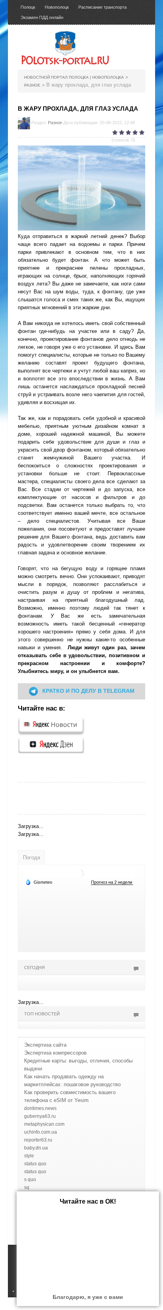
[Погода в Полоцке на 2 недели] (112, 882)
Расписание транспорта (102, 7)
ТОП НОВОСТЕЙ (42, 1013)
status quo (35, 1163)
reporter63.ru (38, 1140)
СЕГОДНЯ (34, 967)
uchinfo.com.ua (40, 1132)
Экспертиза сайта (45, 1045)
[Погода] (38, 881)
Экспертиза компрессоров (55, 1053)
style (29, 1156)
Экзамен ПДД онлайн (42, 17)
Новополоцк (57, 7)
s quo (30, 1179)
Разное (55, 122)
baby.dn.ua (36, 1148)
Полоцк (28, 7)
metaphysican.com (44, 1124)
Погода (31, 857)
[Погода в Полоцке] (79, 873)
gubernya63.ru (40, 1116)
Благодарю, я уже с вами (88, 1297)
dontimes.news (40, 1108)
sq (26, 1187)
